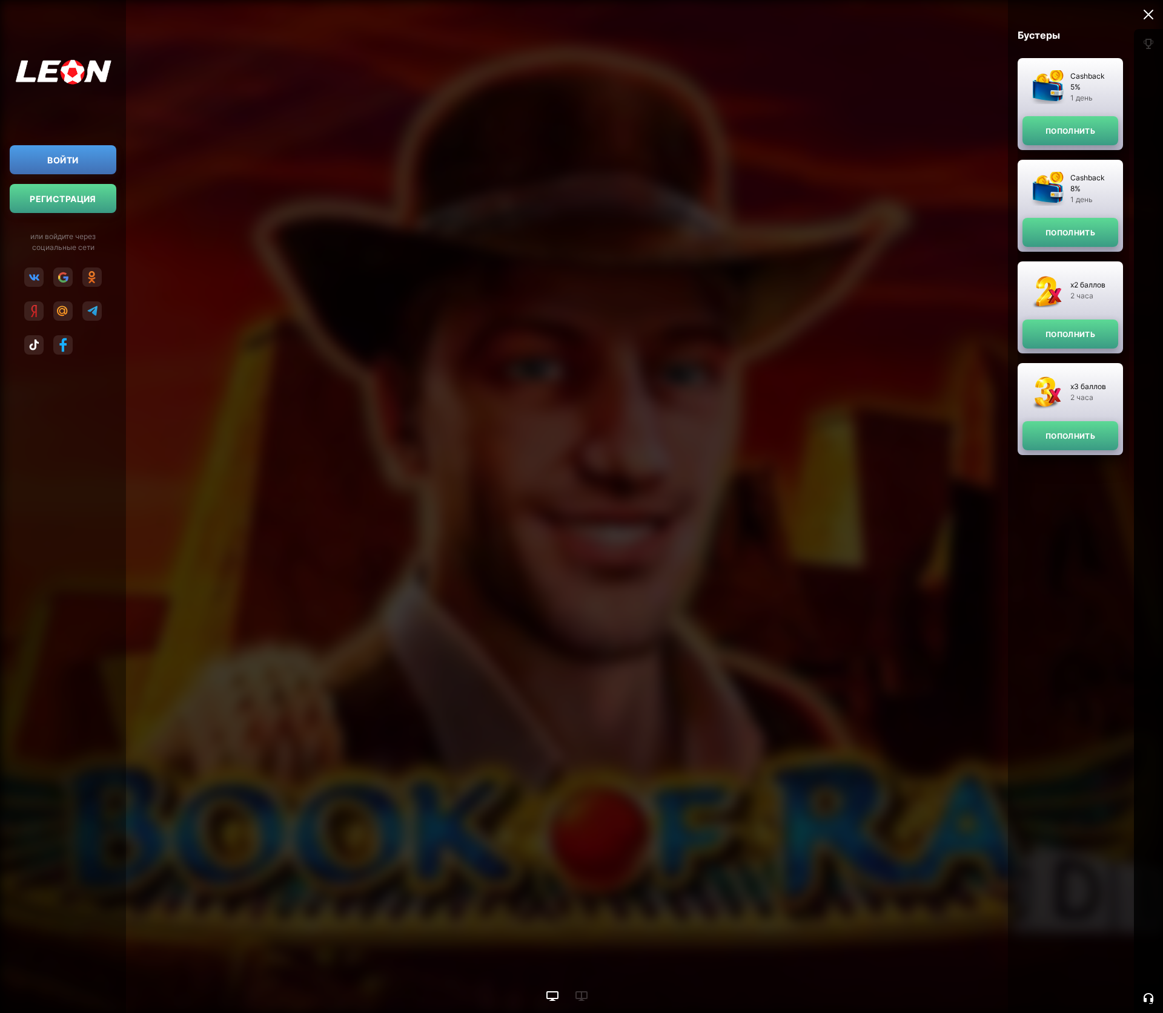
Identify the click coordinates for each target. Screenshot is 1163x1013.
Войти (62, 160)
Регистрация (63, 199)
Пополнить (1070, 131)
